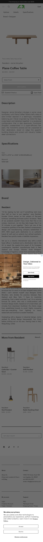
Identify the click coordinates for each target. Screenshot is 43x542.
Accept (21, 526)
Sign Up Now (31, 276)
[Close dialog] (42, 255)
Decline (21, 531)
